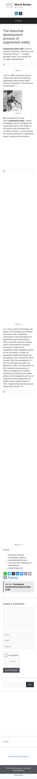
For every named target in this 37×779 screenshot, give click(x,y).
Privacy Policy (18, 775)
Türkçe (6, 742)
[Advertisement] (18, 713)
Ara (29, 684)
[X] (20, 14)
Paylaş (13, 577)
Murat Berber (23, 4)
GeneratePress (18, 770)
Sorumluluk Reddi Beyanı (18, 756)
